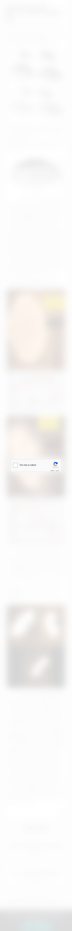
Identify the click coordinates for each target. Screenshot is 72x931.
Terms (57, 470)
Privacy (52, 470)
